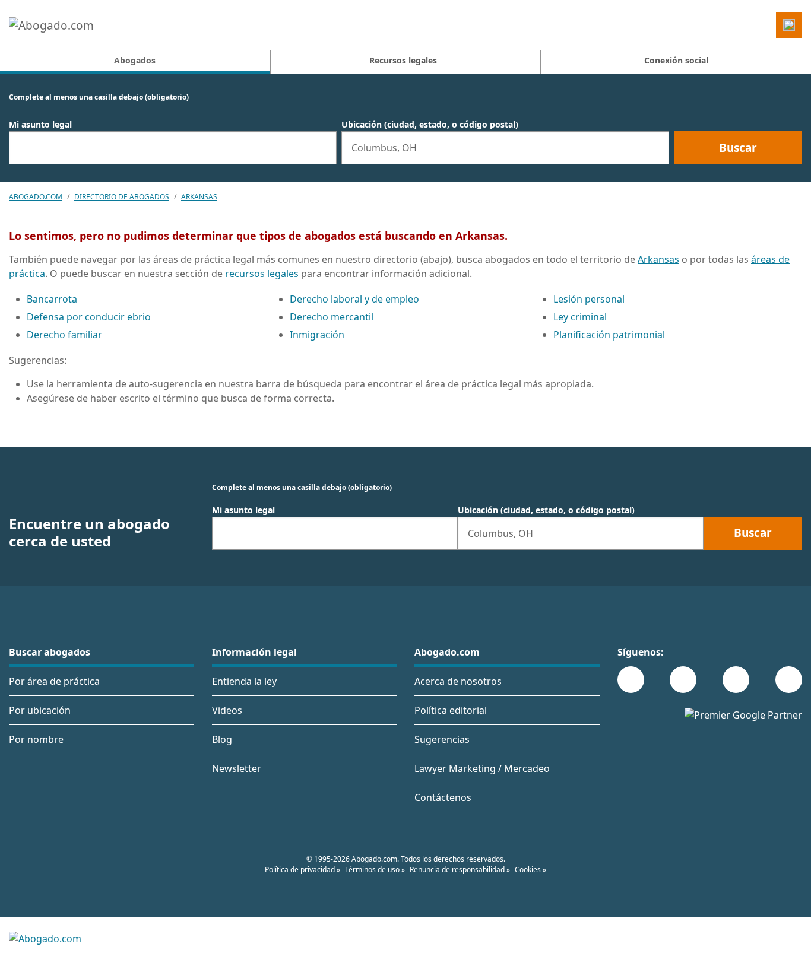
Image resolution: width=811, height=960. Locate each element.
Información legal (254, 652)
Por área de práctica (54, 681)
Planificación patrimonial (609, 335)
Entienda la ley (244, 681)
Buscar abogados (49, 652)
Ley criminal (580, 317)
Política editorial (450, 710)
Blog (222, 739)
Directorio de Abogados (121, 197)
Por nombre (36, 739)
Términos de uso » (375, 869)
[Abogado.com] (51, 24)
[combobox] (173, 147)
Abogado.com (35, 197)
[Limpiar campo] (322, 148)
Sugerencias (442, 739)
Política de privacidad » (302, 869)
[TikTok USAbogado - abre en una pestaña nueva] (736, 679)
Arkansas (199, 197)
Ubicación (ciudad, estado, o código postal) (429, 124)
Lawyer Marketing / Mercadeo (482, 768)
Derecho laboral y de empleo (354, 299)
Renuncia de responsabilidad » (460, 869)
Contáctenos (442, 797)
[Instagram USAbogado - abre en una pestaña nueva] (683, 679)
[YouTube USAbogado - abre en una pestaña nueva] (788, 679)
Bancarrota (52, 299)
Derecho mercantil (331, 317)
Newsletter (236, 768)
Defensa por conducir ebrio (89, 317)
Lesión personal (589, 299)
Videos (227, 710)
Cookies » (530, 869)
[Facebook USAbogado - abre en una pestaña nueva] (630, 679)
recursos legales (262, 273)
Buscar (738, 147)
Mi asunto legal (40, 124)
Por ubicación (40, 710)
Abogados (192, 60)
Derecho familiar (64, 335)
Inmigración (317, 335)
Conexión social (676, 60)
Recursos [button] (403, 60)
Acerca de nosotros (458, 681)
